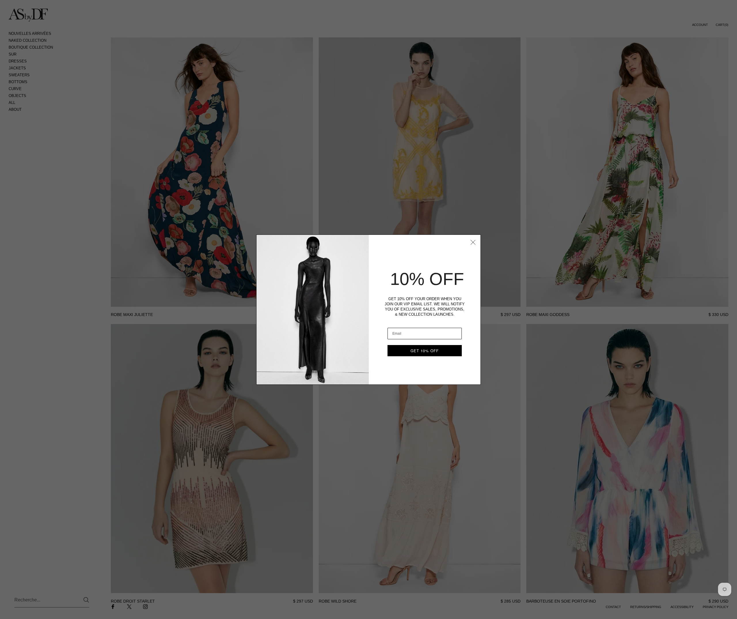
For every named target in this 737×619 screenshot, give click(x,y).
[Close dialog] (473, 242)
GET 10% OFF (425, 350)
